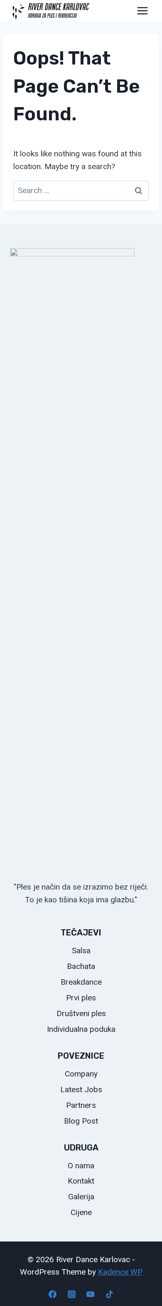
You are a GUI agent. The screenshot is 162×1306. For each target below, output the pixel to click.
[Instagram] (71, 1294)
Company (81, 1074)
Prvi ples (81, 997)
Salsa (81, 950)
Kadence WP (120, 1272)
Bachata (81, 966)
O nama (81, 1165)
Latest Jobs (81, 1089)
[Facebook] (53, 1294)
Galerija (81, 1196)
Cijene (81, 1212)
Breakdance (81, 982)
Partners (81, 1105)
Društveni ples (81, 1013)
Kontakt (81, 1181)
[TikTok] (109, 1294)
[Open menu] (142, 10)
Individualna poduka (81, 1029)
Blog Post (81, 1121)
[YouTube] (90, 1294)
